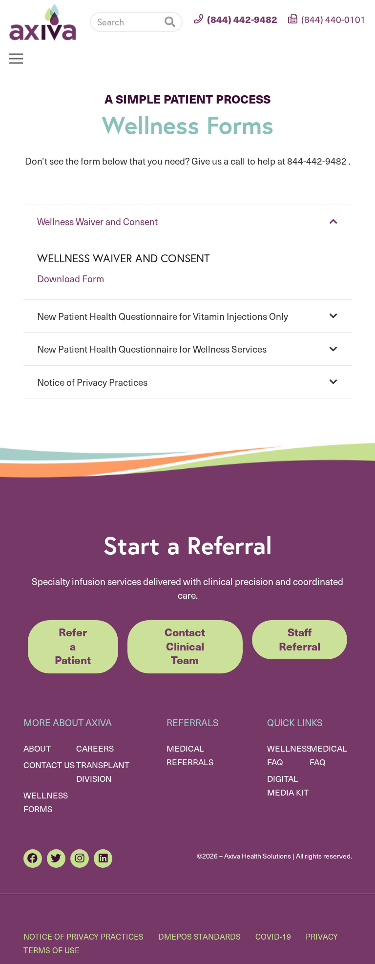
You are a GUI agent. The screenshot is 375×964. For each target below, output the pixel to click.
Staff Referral (299, 639)
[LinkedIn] (103, 858)
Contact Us (49, 764)
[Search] (170, 22)
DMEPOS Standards (199, 936)
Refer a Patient (73, 646)
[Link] (42, 22)
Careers (95, 748)
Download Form (70, 278)
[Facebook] (32, 858)
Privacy (322, 936)
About (37, 748)
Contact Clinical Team (185, 646)
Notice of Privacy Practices (83, 936)
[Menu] (16, 58)
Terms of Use (51, 950)
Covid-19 (273, 936)
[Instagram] (79, 858)
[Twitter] (56, 858)
